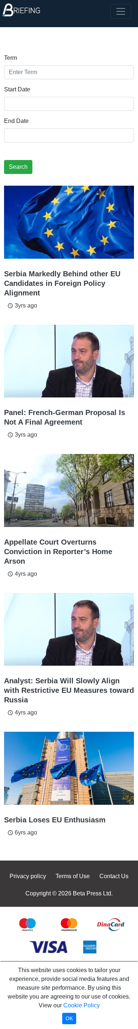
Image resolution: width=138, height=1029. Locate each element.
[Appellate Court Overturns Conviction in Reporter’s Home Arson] (69, 490)
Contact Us (113, 876)
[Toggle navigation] (120, 11)
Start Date (17, 89)
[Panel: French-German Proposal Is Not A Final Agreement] (69, 361)
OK (69, 1018)
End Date (16, 121)
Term (10, 58)
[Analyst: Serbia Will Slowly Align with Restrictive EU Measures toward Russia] (69, 629)
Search (18, 167)
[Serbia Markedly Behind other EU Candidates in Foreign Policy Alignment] (69, 222)
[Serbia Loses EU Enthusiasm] (69, 768)
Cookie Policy (81, 1005)
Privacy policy (28, 876)
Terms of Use (73, 876)
